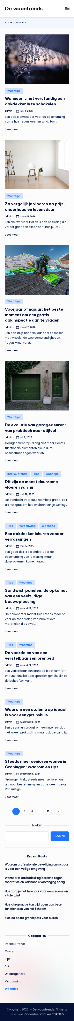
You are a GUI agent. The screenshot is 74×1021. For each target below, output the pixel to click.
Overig (9, 951)
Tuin (7, 966)
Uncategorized (15, 974)
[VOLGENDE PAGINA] (57, 811)
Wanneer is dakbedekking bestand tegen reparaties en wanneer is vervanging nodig (35, 880)
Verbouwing (27, 526)
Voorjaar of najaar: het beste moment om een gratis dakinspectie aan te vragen (34, 315)
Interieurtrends (17, 474)
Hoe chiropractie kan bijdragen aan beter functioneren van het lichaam (34, 907)
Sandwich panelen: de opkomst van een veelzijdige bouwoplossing (36, 596)
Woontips (14, 91)
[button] (57, 811)
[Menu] (67, 8)
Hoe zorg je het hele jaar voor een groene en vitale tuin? (36, 893)
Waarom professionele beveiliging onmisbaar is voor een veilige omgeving (36, 867)
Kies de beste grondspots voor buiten (31, 918)
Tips (36, 474)
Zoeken (37, 825)
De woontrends (24, 8)
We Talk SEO (55, 1014)
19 (48, 811)
